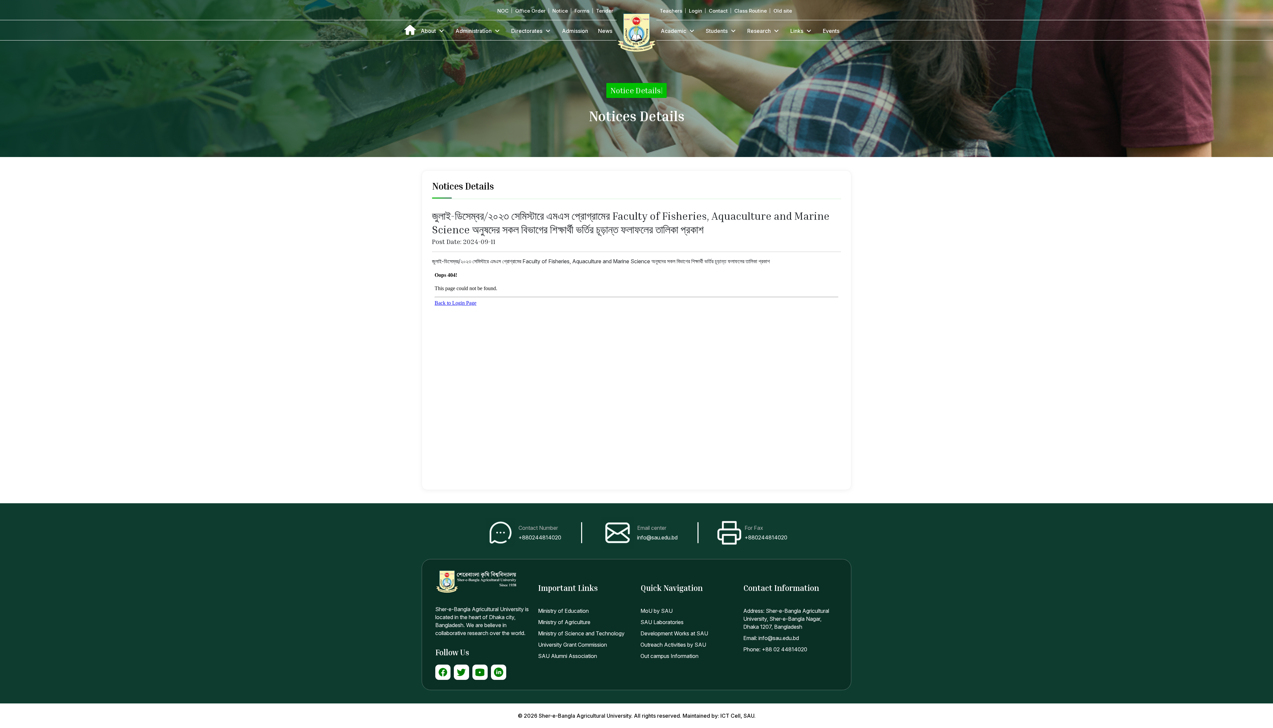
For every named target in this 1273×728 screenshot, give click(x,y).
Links (796, 31)
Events (831, 31)
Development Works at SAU (674, 633)
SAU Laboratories (662, 622)
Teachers (671, 11)
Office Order (530, 11)
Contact (718, 11)
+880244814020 (539, 537)
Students (717, 31)
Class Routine (750, 11)
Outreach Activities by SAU (673, 644)
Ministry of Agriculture (564, 622)
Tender (604, 11)
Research (759, 31)
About (428, 31)
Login (695, 11)
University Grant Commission (572, 644)
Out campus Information (669, 656)
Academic (673, 31)
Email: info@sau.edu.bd (771, 638)
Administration (473, 31)
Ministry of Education (563, 610)
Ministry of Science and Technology (581, 633)
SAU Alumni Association (567, 656)
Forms (582, 11)
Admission (575, 31)
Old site (782, 11)
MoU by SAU (656, 610)
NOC (503, 11)
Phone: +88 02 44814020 (775, 649)
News (605, 31)
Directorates (526, 31)
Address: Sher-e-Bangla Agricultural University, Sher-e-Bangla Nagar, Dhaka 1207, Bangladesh (786, 618)
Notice (560, 11)
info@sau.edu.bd (657, 537)
